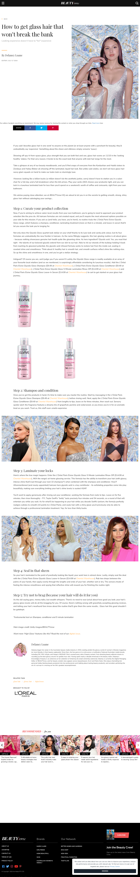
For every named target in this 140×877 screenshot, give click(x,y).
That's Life (65, 861)
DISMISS (105, 871)
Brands (41, 839)
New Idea (64, 853)
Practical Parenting (69, 857)
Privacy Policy (7, 861)
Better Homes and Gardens (71, 846)
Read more (96, 123)
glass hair (16, 681)
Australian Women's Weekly (45, 861)
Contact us (6, 853)
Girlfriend (41, 850)
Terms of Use (6, 857)
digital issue (39, 681)
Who (38, 857)
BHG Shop (64, 850)
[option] (10, 749)
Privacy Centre (115, 866)
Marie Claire (41, 846)
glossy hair (28, 681)
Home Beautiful (43, 853)
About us (5, 846)
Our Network (68, 839)
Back (5, 19)
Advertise (5, 850)
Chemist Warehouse (64, 265)
